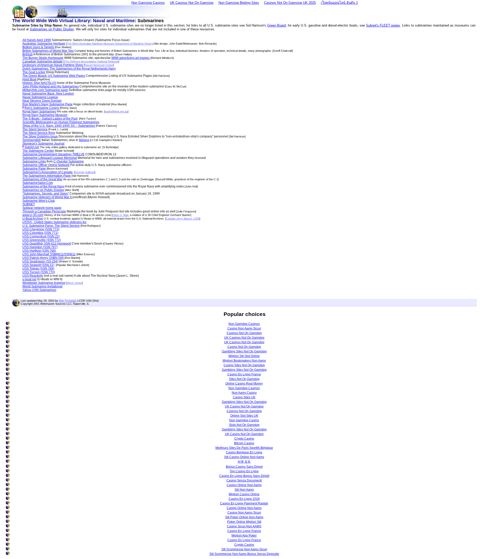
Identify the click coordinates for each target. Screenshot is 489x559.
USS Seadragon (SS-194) (40, 261)
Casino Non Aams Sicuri (244, 328)
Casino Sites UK (244, 397)
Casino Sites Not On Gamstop (244, 365)
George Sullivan (84, 172)
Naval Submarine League (40, 97)
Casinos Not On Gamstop (244, 333)
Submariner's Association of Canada (47, 172)
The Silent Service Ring (38, 133)
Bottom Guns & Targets (38, 47)
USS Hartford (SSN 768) (39, 250)
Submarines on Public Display (52, 29)
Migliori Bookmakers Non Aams (244, 360)
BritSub (27, 54)
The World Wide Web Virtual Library (51, 20)
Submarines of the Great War (42, 179)
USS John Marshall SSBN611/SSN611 (49, 254)
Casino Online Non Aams (244, 485)
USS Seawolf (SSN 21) (38, 265)
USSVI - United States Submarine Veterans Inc (54, 222)
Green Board (276, 25)
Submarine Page (34, 168)
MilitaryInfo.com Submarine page (45, 90)
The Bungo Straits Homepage (42, 58)
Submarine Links (34, 161)
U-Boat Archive (32, 218)
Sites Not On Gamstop (244, 379)
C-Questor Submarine (68, 161)
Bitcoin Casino (244, 443)
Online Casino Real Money (244, 383)
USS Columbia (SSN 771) (40, 233)
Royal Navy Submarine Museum (44, 115)
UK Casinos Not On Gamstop (244, 337)
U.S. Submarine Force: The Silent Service (51, 225)
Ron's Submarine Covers (41, 108)
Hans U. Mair (120, 215)
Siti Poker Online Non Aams (244, 517)
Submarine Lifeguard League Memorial (49, 158)
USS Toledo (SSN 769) (38, 268)
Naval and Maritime (114, 20)
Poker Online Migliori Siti (244, 522)
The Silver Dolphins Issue (40, 136)
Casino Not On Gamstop (244, 347)
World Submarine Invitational (42, 286)
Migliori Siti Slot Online (244, 356)
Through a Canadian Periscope (44, 211)
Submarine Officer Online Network (46, 165)
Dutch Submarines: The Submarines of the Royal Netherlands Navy (69, 68)
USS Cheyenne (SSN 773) (40, 229)
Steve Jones (74, 282)
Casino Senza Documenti (244, 480)
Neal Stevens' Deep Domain (42, 101)
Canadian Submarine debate (42, 61)
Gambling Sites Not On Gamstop (244, 351)
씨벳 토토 (244, 461)
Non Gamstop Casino (244, 420)
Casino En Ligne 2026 (244, 499)
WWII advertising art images (130, 58)
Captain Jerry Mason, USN (182, 218)
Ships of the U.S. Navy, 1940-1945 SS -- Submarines (58, 126)
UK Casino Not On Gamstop (244, 406)
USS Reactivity (32, 275)
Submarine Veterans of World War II (47, 197)
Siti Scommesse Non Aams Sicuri (244, 549)
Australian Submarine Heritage (43, 43)
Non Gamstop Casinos (244, 324)
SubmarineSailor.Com (37, 183)
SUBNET (28, 204)
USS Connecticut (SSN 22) (41, 236)
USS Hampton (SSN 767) (40, 247)
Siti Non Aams (244, 489)
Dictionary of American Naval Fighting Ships (52, 65)
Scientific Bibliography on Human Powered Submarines (60, 122)
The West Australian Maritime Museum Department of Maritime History (110, 43)
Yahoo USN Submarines (39, 290)
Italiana (84, 140)
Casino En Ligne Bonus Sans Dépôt (244, 476)
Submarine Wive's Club (38, 200)
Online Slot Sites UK (244, 415)
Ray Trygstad (67, 300)
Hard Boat (29, 79)
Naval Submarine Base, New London (48, 93)
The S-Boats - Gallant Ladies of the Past (49, 118)
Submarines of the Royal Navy (43, 186)
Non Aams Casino (244, 393)
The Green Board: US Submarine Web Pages (53, 76)
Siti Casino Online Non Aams (244, 457)
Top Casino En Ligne (244, 471)
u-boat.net (29, 279)
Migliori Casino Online (244, 494)
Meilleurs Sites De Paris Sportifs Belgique (244, 448)
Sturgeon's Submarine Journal (43, 143)
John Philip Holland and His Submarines (50, 86)
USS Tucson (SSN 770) (38, 272)
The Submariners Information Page (46, 175)
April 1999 (36, 40)
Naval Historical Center (99, 65)
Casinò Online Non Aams (244, 508)
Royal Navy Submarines (39, 111)
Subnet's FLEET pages (383, 25)
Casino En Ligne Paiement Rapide (244, 503)
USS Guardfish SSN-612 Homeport (46, 243)
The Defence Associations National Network (91, 61)
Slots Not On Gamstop (244, 425)
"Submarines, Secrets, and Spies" (45, 193)
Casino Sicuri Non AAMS (244, 526)
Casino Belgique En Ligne (244, 452)
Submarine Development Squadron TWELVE (53, 154)
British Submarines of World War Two (48, 51)
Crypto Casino (244, 438)
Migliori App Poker (244, 535)
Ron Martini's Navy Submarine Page (47, 104)
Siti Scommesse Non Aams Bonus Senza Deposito (244, 554)
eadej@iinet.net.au (116, 111)
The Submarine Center (38, 151)
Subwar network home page (41, 208)
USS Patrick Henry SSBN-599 (43, 258)
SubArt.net (31, 147)
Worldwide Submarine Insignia (43, 283)
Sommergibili (31, 140)
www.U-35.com (32, 215)
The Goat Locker (33, 72)
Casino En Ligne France (244, 374)
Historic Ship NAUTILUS (39, 83)
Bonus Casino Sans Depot (244, 466)
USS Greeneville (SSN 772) (41, 240)
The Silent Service (35, 129)
